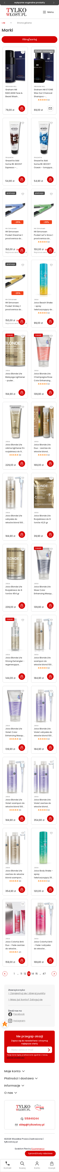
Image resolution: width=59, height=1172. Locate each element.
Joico (36, 299)
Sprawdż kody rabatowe (40, 1153)
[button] (48, 12)
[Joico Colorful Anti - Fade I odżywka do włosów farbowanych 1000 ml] (44, 919)
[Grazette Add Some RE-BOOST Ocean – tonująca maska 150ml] (44, 138)
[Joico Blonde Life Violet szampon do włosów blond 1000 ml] (15, 777)
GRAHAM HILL (11, 86)
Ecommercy (37, 1148)
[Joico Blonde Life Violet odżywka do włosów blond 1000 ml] (44, 706)
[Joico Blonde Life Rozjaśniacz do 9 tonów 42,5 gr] (44, 493)
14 (32, 973)
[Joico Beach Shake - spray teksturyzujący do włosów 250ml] (44, 280)
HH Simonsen (11, 228)
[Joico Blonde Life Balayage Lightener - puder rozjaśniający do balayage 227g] (15, 351)
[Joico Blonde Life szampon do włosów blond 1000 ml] (44, 635)
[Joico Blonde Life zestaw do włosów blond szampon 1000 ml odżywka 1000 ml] (15, 848)
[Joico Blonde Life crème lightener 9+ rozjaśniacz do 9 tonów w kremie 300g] (15, 422)
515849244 (32, 1118)
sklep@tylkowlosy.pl (31, 1124)
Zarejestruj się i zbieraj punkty (27, 993)
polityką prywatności (15, 1057)
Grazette (9, 157)
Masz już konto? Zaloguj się (26, 999)
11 (21, 973)
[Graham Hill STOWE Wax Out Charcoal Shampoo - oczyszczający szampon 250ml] (44, 67)
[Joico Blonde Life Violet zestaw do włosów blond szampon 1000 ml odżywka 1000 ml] (44, 777)
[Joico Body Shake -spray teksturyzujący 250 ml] (44, 848)
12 (25, 973)
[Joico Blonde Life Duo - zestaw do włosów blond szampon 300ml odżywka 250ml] (44, 422)
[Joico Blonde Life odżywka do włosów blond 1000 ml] (15, 493)
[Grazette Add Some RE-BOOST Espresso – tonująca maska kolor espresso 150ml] (15, 138)
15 (36, 973)
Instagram (19, 1020)
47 (44, 973)
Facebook (19, 1014)
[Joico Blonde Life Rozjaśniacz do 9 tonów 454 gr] (15, 564)
